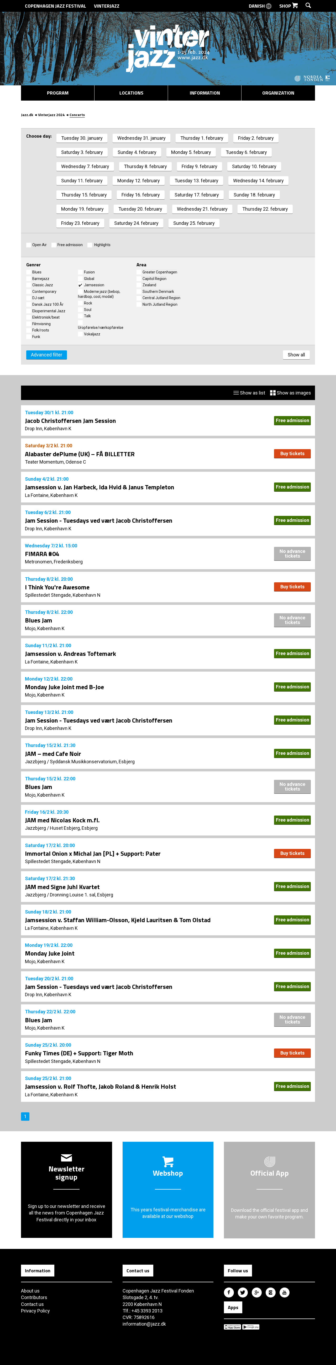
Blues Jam (38, 620)
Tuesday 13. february (196, 180)
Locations (131, 92)
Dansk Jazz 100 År (48, 304)
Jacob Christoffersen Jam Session (70, 420)
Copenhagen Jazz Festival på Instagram (271, 1292)
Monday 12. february (138, 180)
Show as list (252, 393)
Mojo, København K (45, 628)
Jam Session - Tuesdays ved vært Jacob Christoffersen (98, 520)
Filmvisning (41, 324)
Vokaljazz (92, 334)
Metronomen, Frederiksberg (54, 561)
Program (58, 92)
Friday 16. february (141, 195)
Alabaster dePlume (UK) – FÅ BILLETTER (80, 454)
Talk (87, 316)
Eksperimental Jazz (48, 311)
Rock (88, 303)
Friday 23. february (80, 223)
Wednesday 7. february (85, 166)
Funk (36, 337)
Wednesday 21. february (202, 209)
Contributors (34, 1297)
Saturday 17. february (197, 195)
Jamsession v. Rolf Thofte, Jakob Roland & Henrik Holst (100, 1086)
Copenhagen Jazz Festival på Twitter (243, 1292)
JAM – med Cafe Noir (53, 753)
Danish (257, 5)
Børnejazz (40, 279)
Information (205, 92)
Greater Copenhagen (160, 272)
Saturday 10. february (254, 166)
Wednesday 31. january (141, 138)
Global (89, 279)
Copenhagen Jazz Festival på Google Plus (257, 1292)
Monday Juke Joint (50, 953)
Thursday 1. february (201, 138)
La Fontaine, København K (51, 495)
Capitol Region (154, 279)
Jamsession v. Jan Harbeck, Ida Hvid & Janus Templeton (99, 487)
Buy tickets (292, 453)
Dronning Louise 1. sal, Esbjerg (81, 894)
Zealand (149, 285)
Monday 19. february (82, 209)
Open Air (39, 245)
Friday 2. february (256, 138)
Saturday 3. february (82, 152)
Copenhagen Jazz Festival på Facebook (229, 1292)
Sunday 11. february (82, 180)
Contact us (32, 1304)
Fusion (89, 272)
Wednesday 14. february (258, 180)
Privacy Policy (35, 1311)
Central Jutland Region (161, 298)
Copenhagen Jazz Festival (55, 5)
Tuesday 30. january (82, 138)
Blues (36, 272)
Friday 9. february (199, 166)
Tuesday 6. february (246, 152)
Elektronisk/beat (46, 317)
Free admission (70, 245)
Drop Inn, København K (48, 428)
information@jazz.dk (144, 1324)
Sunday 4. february (137, 152)
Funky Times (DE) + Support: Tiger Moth (79, 1053)
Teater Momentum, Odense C (55, 462)
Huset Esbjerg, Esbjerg (74, 828)
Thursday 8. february (145, 166)
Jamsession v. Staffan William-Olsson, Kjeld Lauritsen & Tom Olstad (118, 920)
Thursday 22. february (265, 209)
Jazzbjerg (35, 761)
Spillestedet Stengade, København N (63, 595)
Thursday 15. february (84, 195)
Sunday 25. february (194, 223)
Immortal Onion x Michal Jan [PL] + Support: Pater (93, 853)
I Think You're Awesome (57, 587)
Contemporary (44, 291)
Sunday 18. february (254, 195)
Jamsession (94, 285)
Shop (285, 5)
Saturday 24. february (136, 223)
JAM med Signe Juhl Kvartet (62, 886)
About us (30, 1291)
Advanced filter (46, 354)
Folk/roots (40, 330)
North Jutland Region (160, 304)
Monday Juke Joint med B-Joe (64, 687)
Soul (87, 310)
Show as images (293, 393)
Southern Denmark (158, 291)
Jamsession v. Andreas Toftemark (70, 653)
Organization (278, 92)
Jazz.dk (27, 114)
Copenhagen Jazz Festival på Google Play (250, 1327)
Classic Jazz (42, 285)
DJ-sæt (38, 298)
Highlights (102, 245)
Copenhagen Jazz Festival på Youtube (285, 1292)
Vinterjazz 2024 (51, 114)
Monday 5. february (191, 152)
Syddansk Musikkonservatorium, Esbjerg (92, 761)
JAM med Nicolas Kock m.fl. (62, 820)
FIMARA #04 (42, 553)
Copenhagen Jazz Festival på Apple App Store (232, 1327)
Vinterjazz (106, 5)
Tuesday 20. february (140, 209)
